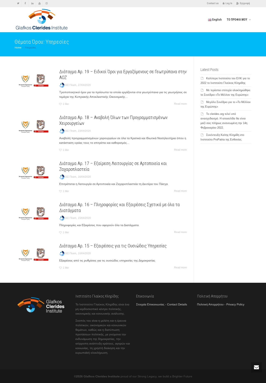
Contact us (213, 3)
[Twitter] (18, 3)
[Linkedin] (32, 3)
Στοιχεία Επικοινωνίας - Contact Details (161, 304)
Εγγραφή (245, 3)
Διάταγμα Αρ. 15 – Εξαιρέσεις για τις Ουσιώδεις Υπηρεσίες (113, 245)
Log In (228, 3)
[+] (34, 81)
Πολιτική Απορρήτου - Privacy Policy (220, 304)
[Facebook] (25, 3)
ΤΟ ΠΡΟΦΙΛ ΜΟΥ (237, 19)
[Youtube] (39, 3)
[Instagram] (46, 3)
